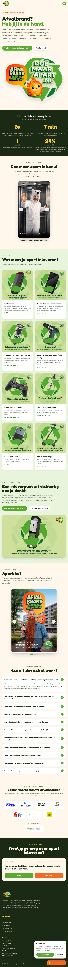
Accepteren (45, 954)
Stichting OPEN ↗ (7, 941)
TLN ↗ (4, 951)
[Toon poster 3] (35, 654)
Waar (19, 876)
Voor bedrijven (6, 923)
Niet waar (48, 876)
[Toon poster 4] (37, 654)
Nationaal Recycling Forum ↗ (10, 948)
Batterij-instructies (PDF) (39, 508)
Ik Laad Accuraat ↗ (7, 956)
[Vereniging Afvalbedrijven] (34, 814)
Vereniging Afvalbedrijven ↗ (10, 953)
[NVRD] (42, 804)
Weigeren (60, 954)
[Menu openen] (64, 3)
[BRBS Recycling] (26, 804)
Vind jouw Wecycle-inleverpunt (17, 48)
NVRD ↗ (4, 946)
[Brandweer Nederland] (34, 828)
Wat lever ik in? (41, 48)
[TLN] (18, 814)
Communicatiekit (7, 928)
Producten (5, 920)
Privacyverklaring (7, 931)
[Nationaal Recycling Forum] (57, 804)
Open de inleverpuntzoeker (14, 508)
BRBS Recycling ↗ (7, 943)
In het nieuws (6, 925)
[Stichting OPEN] (11, 804)
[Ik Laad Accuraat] (49, 814)
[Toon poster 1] (31, 654)
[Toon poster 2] (34, 654)
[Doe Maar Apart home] (5, 3)
